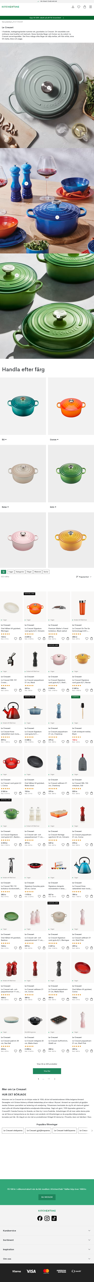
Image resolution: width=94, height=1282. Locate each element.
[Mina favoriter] (79, 7)
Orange (53, 439)
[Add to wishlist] (16, 638)
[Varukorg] (85, 7)
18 (49, 1079)
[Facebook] (39, 1218)
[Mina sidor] (73, 7)
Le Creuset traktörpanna (64, 1131)
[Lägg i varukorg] (20, 638)
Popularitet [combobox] (84, 577)
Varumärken (7, 22)
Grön (52, 507)
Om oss (7, 1258)
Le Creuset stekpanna (12, 1131)
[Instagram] (47, 1218)
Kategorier (20, 572)
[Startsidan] (10, 7)
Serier (46, 572)
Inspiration (8, 1249)
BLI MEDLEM (47, 1197)
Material (37, 572)
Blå (3, 439)
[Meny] (91, 7)
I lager (10, 572)
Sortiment (8, 1240)
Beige (4, 507)
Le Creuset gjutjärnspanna (38, 1131)
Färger (29, 572)
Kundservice (9, 1230)
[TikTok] (54, 1218)
